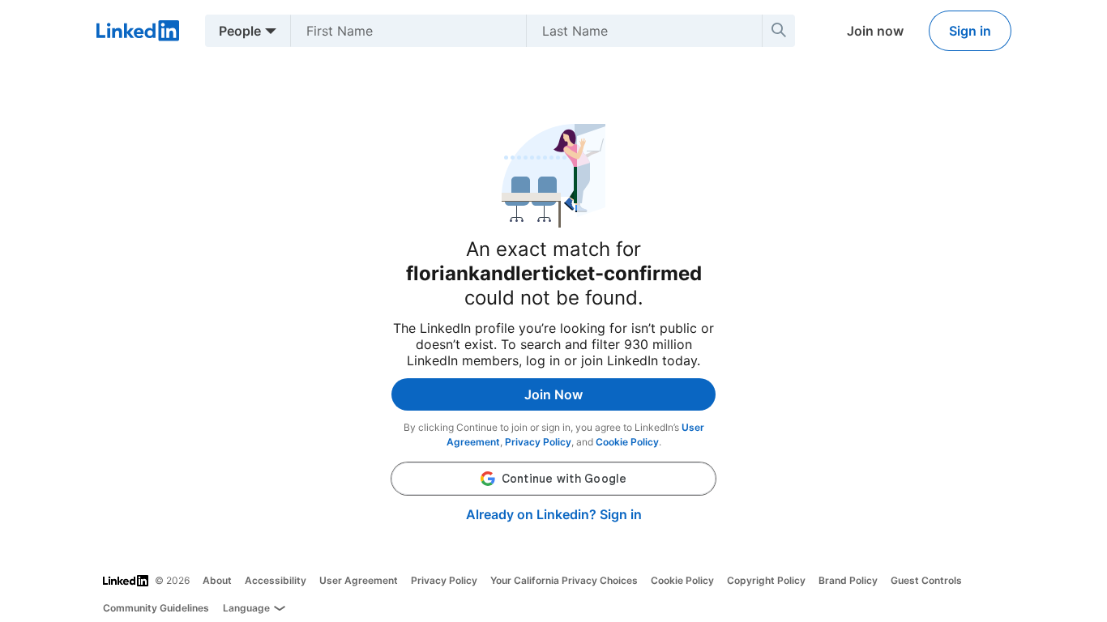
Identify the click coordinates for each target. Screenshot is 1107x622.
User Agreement (358, 580)
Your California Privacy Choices (564, 580)
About (217, 580)
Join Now (553, 394)
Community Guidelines (156, 608)
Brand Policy (848, 580)
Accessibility (275, 580)
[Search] (779, 31)
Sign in (970, 31)
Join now (875, 31)
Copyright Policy (766, 580)
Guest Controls (926, 580)
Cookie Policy (627, 442)
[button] (553, 478)
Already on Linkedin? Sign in (554, 514)
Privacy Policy (538, 442)
